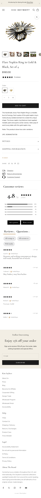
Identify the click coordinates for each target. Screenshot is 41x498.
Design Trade (6, 396)
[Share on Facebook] (9, 163)
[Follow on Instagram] (15, 488)
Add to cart (20, 105)
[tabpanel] (20, 279)
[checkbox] (9, 244)
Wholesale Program (8, 400)
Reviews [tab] (9, 231)
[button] (20, 204)
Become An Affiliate (9, 389)
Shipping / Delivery (8, 425)
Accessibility (6, 407)
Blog (3, 385)
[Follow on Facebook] (3, 488)
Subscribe (20, 362)
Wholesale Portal (8, 403)
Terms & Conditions (9, 457)
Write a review (27, 222)
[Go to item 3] (19, 54)
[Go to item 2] (12, 54)
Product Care (6, 432)
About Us (5, 378)
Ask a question (13, 222)
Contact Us (6, 421)
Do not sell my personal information (14, 450)
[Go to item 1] (5, 54)
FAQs (4, 418)
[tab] (23, 231)
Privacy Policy (6, 461)
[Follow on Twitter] (9, 488)
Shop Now (30, 2)
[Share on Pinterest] (15, 163)
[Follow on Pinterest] (20, 488)
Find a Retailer (7, 436)
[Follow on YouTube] (26, 488)
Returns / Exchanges (9, 429)
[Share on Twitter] (12, 163)
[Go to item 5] (33, 54)
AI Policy (5, 454)
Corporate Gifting (8, 392)
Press (4, 382)
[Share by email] (18, 163)
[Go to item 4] (26, 54)
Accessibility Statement (10, 447)
